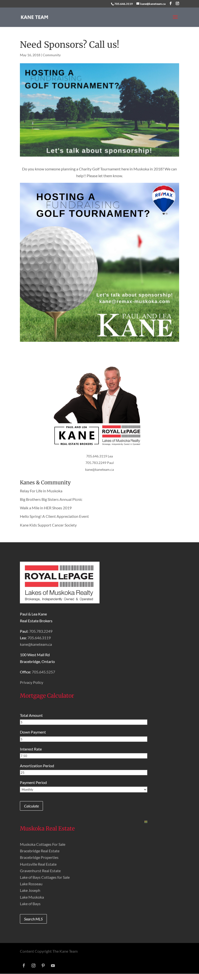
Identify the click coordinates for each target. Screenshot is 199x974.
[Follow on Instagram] (33, 965)
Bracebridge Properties (39, 857)
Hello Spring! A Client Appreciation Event (54, 516)
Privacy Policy (31, 682)
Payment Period (33, 782)
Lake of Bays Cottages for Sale (45, 877)
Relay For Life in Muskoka (41, 490)
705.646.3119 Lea (99, 456)
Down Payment (33, 732)
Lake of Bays (30, 903)
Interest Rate (31, 749)
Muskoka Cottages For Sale (42, 844)
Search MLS (33, 919)
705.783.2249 (40, 631)
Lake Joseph (30, 890)
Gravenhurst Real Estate (40, 870)
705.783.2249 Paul (99, 463)
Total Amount (31, 715)
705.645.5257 (43, 672)
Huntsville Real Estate (38, 864)
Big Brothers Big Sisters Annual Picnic (51, 499)
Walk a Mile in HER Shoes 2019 (46, 507)
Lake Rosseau (31, 883)
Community (52, 55)
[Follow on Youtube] (53, 965)
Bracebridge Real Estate (39, 850)
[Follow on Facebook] (24, 965)
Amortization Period (37, 765)
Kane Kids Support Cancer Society (48, 525)
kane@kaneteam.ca (99, 469)
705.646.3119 (123, 4)
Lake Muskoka (32, 897)
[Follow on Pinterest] (43, 965)
